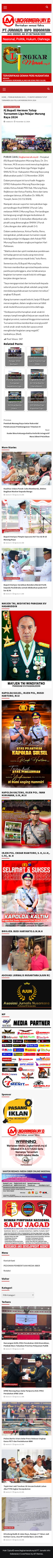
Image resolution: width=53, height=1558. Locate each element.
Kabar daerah (9, 1480)
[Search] (48, 89)
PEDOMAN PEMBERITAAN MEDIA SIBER (22, 1265)
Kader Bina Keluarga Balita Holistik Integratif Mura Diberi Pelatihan (28, 433)
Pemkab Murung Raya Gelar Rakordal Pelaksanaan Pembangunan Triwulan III (22, 423)
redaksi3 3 (9, 122)
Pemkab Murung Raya (11, 107)
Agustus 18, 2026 (19, 543)
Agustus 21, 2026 (19, 1349)
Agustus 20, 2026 (19, 1444)
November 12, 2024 (23, 122)
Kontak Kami (9, 1260)
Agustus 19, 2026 (19, 495)
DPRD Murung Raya (10, 1337)
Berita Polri (8, 1432)
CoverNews (25, 1553)
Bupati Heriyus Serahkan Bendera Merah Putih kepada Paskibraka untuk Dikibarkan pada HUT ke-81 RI (25, 587)
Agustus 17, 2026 (19, 594)
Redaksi (7, 1270)
